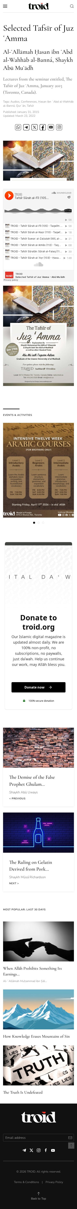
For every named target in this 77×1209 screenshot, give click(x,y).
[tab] (34, 523)
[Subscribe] (70, 1137)
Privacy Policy (54, 1182)
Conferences (29, 102)
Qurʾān (20, 106)
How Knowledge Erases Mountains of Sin (36, 1036)
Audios (15, 102)
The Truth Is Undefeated (23, 1092)
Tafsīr (30, 106)
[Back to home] (38, 6)
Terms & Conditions (26, 1182)
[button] (5, 6)
